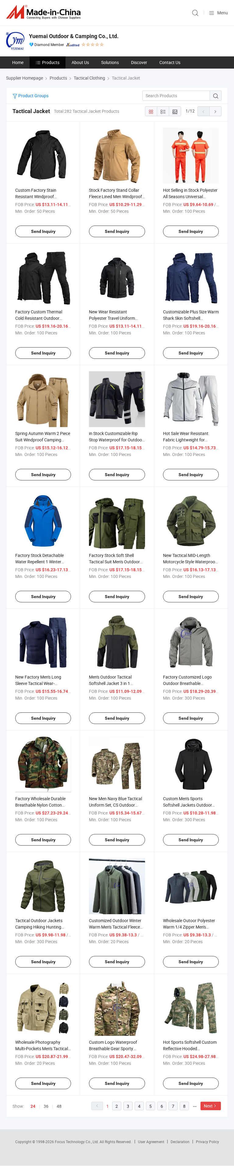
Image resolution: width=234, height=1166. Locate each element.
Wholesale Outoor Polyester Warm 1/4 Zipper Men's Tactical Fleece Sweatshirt (189, 927)
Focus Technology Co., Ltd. (77, 1141)
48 (59, 1106)
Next (208, 1106)
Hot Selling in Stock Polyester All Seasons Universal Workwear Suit (190, 196)
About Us (80, 62)
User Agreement (151, 1141)
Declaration (180, 1141)
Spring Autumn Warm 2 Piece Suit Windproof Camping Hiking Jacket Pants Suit (42, 439)
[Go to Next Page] (215, 111)
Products (50, 62)
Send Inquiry (43, 231)
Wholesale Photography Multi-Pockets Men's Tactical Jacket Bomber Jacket (41, 1048)
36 (46, 1106)
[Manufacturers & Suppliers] (44, 12)
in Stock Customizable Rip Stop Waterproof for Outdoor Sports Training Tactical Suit (116, 439)
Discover (139, 62)
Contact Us (169, 62)
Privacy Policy (207, 1141)
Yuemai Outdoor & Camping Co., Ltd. (74, 36)
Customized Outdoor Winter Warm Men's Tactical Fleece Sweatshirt (115, 927)
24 (32, 1106)
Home (17, 62)
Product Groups (32, 95)
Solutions (110, 62)
